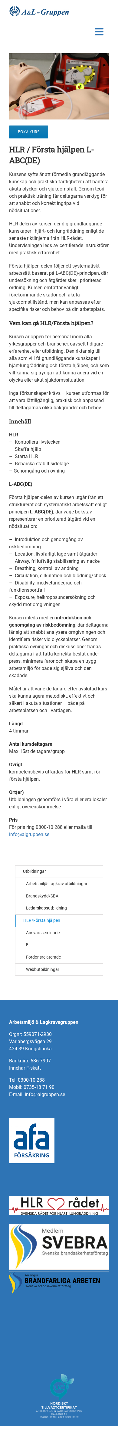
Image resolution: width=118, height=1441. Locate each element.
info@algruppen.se (29, 834)
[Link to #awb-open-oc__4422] (99, 31)
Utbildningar (34, 871)
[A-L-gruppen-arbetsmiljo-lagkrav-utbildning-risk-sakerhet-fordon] (39, 8)
